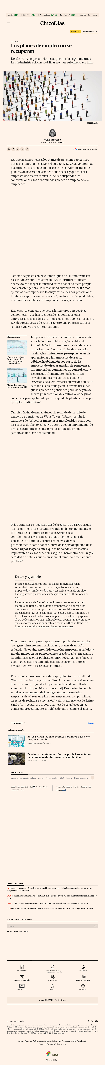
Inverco (41, 778)
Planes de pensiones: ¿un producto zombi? (17, 386)
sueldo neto (83, 970)
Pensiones (15, 42)
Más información (17, 790)
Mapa (41, 1044)
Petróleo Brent (45, 15)
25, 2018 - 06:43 (55, 142)
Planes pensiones (81, 778)
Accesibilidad (81, 1041)
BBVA (62, 778)
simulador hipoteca (52, 970)
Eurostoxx (18, 931)
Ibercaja (69, 778)
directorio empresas (83, 980)
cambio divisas (52, 980)
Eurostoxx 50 (65, 15)
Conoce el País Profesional (52, 1000)
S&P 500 (26, 15)
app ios (52, 989)
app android (83, 989)
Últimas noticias (15, 884)
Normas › (90, 723)
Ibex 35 (10, 15)
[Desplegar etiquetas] (92, 777)
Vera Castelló (52, 140)
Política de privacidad (69, 1041)
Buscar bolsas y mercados (19, 919)
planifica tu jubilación (22, 980)
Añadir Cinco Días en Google (87, 149)
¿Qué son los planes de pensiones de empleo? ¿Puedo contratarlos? (16, 360)
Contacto (21, 1041)
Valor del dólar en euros (88, 15)
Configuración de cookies (52, 1041)
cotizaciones (22, 989)
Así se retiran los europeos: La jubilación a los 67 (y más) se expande (59, 738)
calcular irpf (22, 970)
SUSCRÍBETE (75, 32)
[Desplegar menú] (8, 23)
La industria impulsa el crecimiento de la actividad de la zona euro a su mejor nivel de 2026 (52, 908)
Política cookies (38, 1041)
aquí (64, 790)
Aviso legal (28, 1041)
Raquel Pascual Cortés (36, 743)
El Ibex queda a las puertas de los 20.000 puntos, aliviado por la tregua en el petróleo (50, 903)
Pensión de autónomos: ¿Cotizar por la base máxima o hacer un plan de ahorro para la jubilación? (60, 755)
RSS (45, 1044)
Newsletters (51, 1044)
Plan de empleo (51, 778)
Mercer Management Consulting (23, 778)
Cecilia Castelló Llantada (37, 761)
